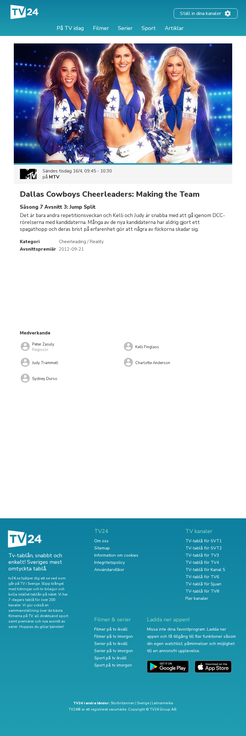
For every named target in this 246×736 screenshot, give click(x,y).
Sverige (143, 703)
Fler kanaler (196, 598)
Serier (125, 28)
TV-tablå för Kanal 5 (205, 570)
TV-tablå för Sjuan (203, 584)
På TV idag (70, 28)
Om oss (101, 541)
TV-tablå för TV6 (202, 577)
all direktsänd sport (51, 616)
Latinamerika (162, 703)
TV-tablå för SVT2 (203, 548)
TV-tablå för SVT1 (203, 541)
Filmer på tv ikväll (111, 629)
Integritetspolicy (109, 562)
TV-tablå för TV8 (202, 591)
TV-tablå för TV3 (202, 555)
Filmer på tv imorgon (113, 636)
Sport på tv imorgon (113, 665)
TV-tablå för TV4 (202, 562)
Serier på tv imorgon (113, 651)
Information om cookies (116, 555)
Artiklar (174, 28)
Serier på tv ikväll (111, 643)
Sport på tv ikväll (110, 658)
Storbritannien (122, 703)
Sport (149, 28)
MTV (54, 177)
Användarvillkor (109, 570)
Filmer (101, 28)
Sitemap (102, 548)
